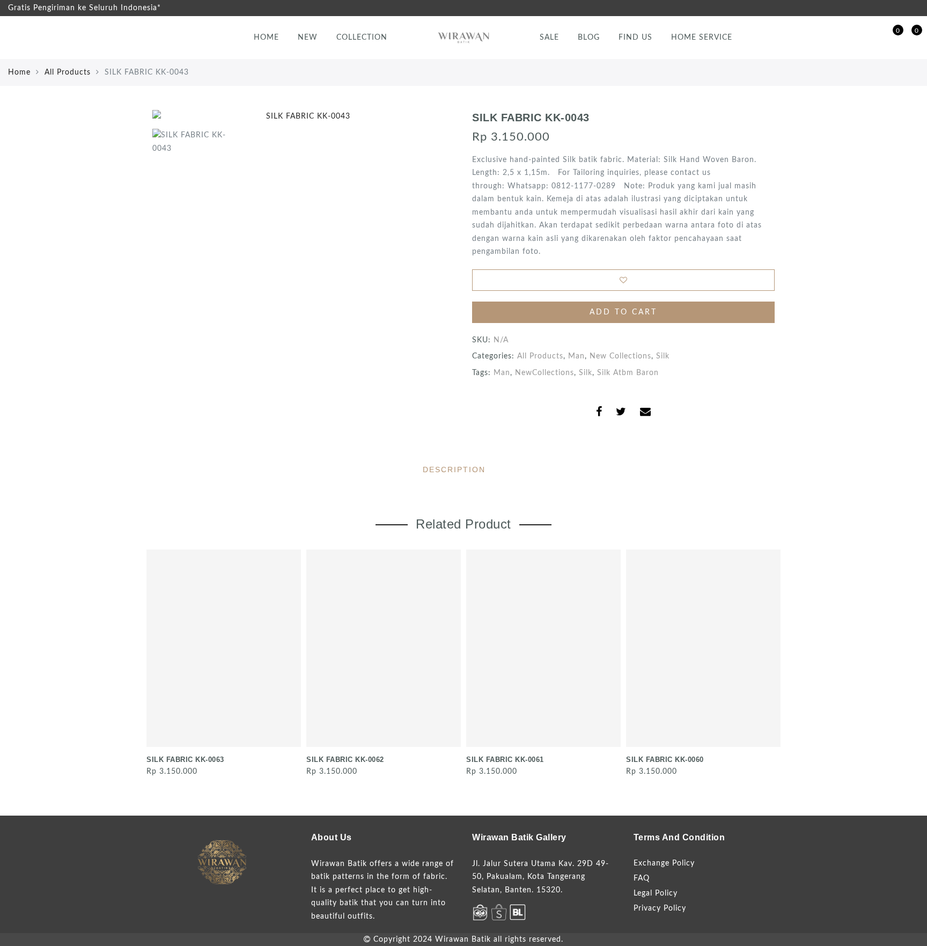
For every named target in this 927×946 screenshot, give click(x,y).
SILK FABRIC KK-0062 (345, 760)
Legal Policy (656, 893)
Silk (663, 356)
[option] (303, 116)
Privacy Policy (660, 908)
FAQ (642, 878)
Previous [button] (145, 661)
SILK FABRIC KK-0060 (665, 760)
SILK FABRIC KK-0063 (185, 760)
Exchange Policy (664, 863)
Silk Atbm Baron (628, 373)
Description (454, 469)
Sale (549, 37)
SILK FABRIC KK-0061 (505, 760)
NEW (308, 37)
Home (266, 37)
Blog (589, 37)
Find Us (635, 37)
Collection (361, 37)
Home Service (701, 37)
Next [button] (768, 662)
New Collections (620, 356)
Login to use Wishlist (623, 280)
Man (576, 356)
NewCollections (544, 373)
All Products (68, 72)
